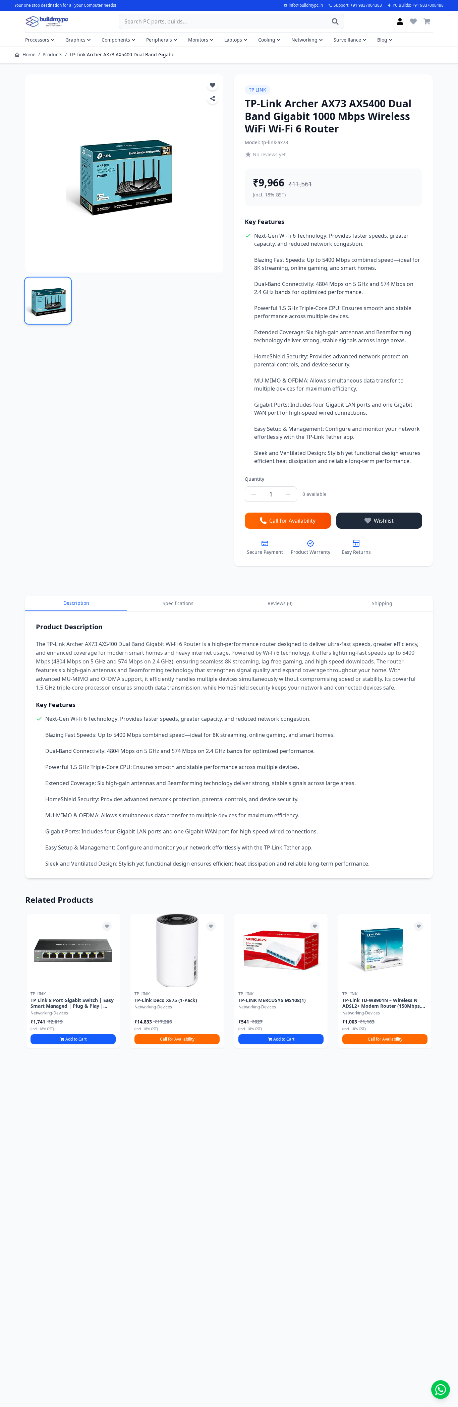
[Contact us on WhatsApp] (440, 1389)
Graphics (75, 40)
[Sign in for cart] (427, 21)
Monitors (198, 40)
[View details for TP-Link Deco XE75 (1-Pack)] (177, 950)
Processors (37, 40)
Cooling (266, 40)
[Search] (335, 21)
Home (29, 54)
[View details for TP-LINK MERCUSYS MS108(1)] (281, 950)
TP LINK (257, 89)
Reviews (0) (280, 603)
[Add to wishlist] (107, 926)
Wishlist (384, 520)
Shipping (382, 603)
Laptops (233, 40)
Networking (304, 40)
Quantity (254, 479)
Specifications (178, 603)
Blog (382, 40)
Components (116, 40)
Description (76, 603)
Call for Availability (292, 520)
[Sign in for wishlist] (413, 21)
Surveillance (347, 40)
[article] (73, 981)
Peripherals (159, 40)
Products (52, 54)
